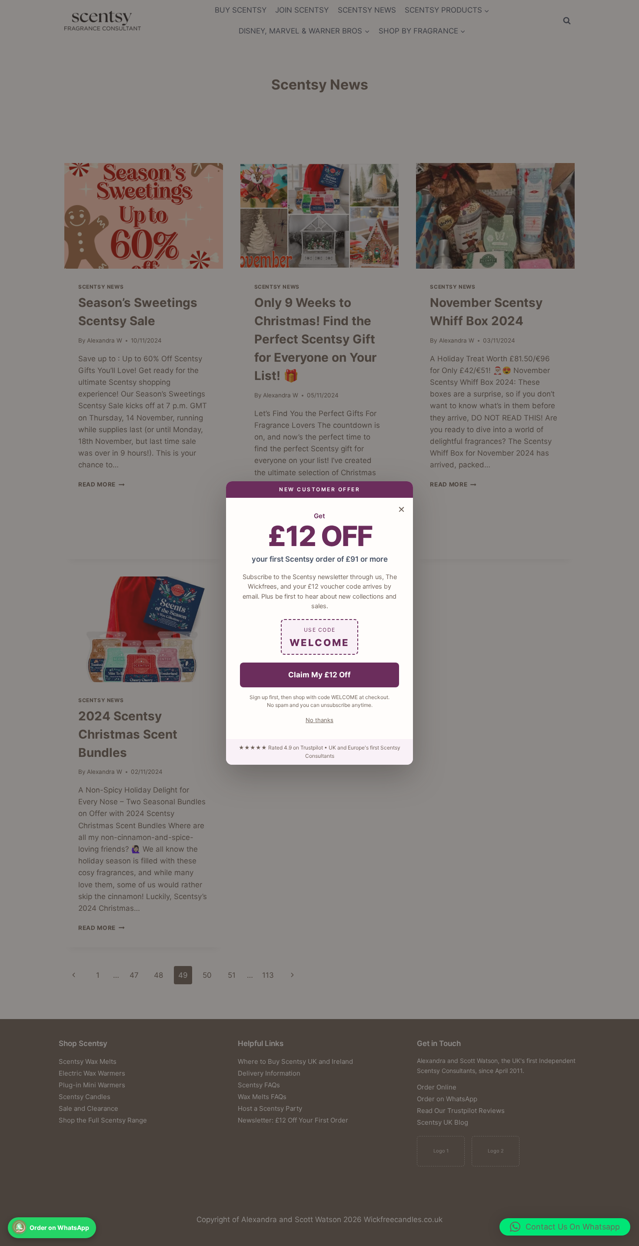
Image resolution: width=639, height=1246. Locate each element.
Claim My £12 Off (319, 674)
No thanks (319, 719)
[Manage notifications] (19, 1227)
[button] (564, 1227)
